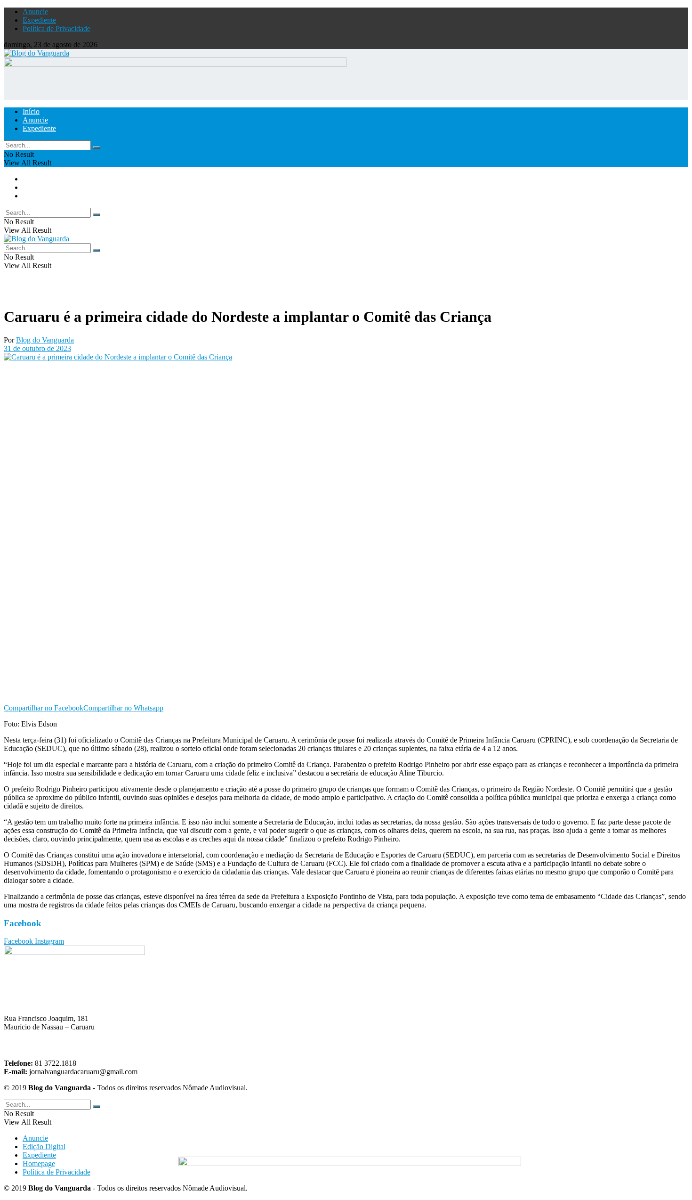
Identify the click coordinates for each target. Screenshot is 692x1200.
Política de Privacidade (56, 28)
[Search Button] (96, 147)
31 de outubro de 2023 (37, 348)
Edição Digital (44, 1147)
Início (31, 111)
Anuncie (35, 12)
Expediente (39, 20)
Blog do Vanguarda (45, 340)
